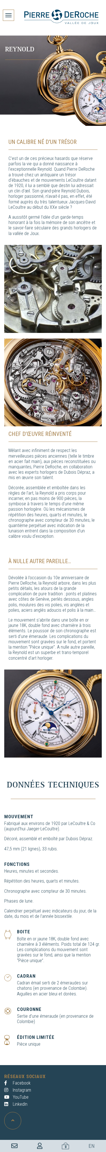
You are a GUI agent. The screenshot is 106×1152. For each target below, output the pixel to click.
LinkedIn (19, 1104)
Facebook (21, 1083)
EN (91, 1146)
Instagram (21, 1090)
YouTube (20, 1097)
